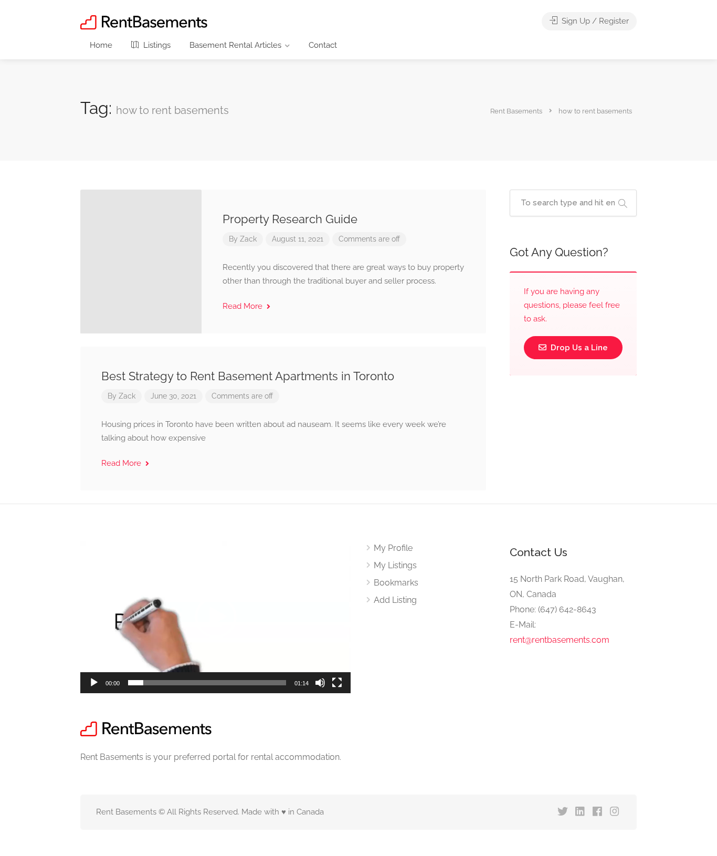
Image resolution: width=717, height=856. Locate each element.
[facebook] (597, 812)
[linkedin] (579, 812)
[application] (215, 617)
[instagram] (614, 812)
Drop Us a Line (578, 347)
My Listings (395, 565)
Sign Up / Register (594, 21)
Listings (156, 45)
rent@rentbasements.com (559, 640)
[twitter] (562, 812)
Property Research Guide (290, 219)
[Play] (94, 682)
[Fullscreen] (337, 682)
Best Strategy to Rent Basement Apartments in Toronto (247, 376)
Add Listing (395, 600)
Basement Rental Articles (235, 45)
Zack (248, 239)
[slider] (207, 682)
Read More (244, 306)
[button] (216, 617)
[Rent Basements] (143, 22)
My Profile (393, 548)
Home (101, 45)
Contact (323, 45)
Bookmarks (396, 583)
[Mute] (320, 682)
